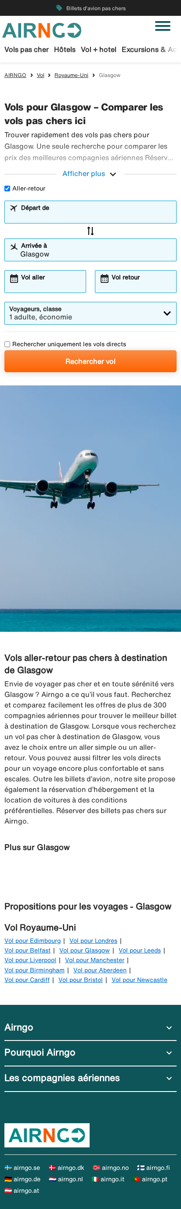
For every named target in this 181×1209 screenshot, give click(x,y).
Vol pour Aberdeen (100, 970)
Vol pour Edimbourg (32, 941)
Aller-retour (28, 188)
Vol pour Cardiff (27, 980)
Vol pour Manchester (94, 960)
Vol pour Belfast (27, 950)
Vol (40, 75)
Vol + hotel (98, 49)
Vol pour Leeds (140, 950)
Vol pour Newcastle (139, 980)
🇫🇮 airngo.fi (153, 1168)
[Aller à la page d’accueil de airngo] (41, 29)
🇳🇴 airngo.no (111, 1168)
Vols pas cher (26, 49)
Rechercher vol (90, 361)
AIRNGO (15, 75)
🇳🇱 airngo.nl (66, 1179)
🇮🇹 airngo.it (107, 1179)
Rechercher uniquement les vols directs (69, 344)
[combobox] (96, 216)
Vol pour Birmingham (34, 970)
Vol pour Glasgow (84, 950)
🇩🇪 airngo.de (22, 1179)
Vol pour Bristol (80, 980)
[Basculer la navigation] (162, 26)
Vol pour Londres (93, 941)
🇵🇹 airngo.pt (150, 1179)
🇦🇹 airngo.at (21, 1190)
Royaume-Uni (71, 75)
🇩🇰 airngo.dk (66, 1168)
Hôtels (65, 49)
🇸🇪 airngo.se (22, 1168)
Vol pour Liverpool (30, 960)
